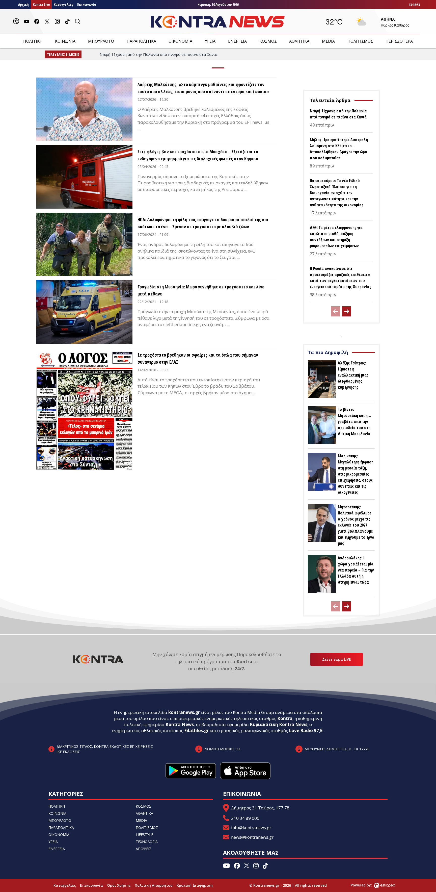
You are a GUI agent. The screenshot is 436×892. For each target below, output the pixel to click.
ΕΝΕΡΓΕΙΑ (237, 41)
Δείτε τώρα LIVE (336, 659)
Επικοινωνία (86, 4)
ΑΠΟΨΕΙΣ (143, 848)
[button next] (346, 311)
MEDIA (328, 41)
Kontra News (180, 724)
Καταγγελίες (63, 4)
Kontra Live (41, 4)
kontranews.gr (184, 712)
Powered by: (366, 885)
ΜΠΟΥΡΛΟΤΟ (101, 41)
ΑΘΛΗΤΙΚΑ (299, 41)
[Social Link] (16, 21)
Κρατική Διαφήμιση (195, 885)
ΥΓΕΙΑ (210, 41)
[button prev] (335, 311)
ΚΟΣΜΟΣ (268, 41)
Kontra (284, 718)
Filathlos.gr (196, 730)
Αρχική (23, 4)
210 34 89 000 (245, 818)
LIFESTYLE (144, 834)
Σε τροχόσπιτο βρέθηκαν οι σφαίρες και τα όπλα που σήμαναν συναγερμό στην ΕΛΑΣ (198, 358)
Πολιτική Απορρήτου (154, 885)
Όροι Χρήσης (119, 885)
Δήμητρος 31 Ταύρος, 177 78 (260, 808)
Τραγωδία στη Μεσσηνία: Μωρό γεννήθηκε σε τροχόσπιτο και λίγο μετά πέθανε (201, 290)
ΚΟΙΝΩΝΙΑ (65, 41)
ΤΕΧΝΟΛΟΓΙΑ (147, 841)
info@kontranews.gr (251, 827)
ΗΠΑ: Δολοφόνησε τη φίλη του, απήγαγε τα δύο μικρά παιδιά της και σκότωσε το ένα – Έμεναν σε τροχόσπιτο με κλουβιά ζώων (203, 223)
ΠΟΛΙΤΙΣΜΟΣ (360, 41)
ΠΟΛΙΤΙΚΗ (33, 41)
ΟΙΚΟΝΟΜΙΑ (180, 41)
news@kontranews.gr (252, 837)
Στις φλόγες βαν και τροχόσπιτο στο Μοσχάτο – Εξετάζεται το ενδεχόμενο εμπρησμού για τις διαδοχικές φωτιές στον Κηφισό (198, 155)
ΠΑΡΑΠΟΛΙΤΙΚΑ (141, 41)
